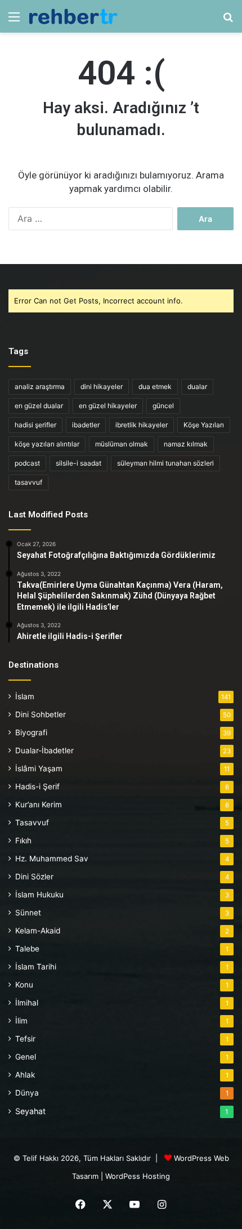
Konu (24, 984)
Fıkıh (23, 840)
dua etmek (155, 386)
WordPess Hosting (137, 1176)
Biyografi (31, 732)
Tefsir (25, 1038)
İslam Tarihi (35, 966)
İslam (24, 696)
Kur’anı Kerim (38, 804)
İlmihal (26, 1002)
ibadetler (86, 425)
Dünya (27, 1092)
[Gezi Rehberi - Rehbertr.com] (73, 16)
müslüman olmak (121, 444)
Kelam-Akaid (37, 930)
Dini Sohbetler (40, 714)
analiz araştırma (40, 386)
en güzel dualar (39, 405)
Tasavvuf (32, 822)
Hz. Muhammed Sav (51, 858)
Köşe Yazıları (203, 425)
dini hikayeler (101, 386)
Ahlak (25, 1074)
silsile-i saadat (78, 463)
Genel (25, 1056)
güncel (163, 405)
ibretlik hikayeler (141, 425)
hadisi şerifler (35, 425)
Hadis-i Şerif (37, 786)
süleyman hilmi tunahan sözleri (165, 463)
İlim (21, 1020)
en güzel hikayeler (108, 405)
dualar (197, 386)
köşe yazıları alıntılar (47, 444)
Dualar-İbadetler (44, 750)
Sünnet (28, 912)
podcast (27, 463)
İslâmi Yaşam (38, 768)
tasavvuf (28, 482)
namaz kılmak (186, 444)
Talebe (27, 948)
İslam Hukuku (39, 894)
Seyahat (30, 1111)
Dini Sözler (34, 876)
